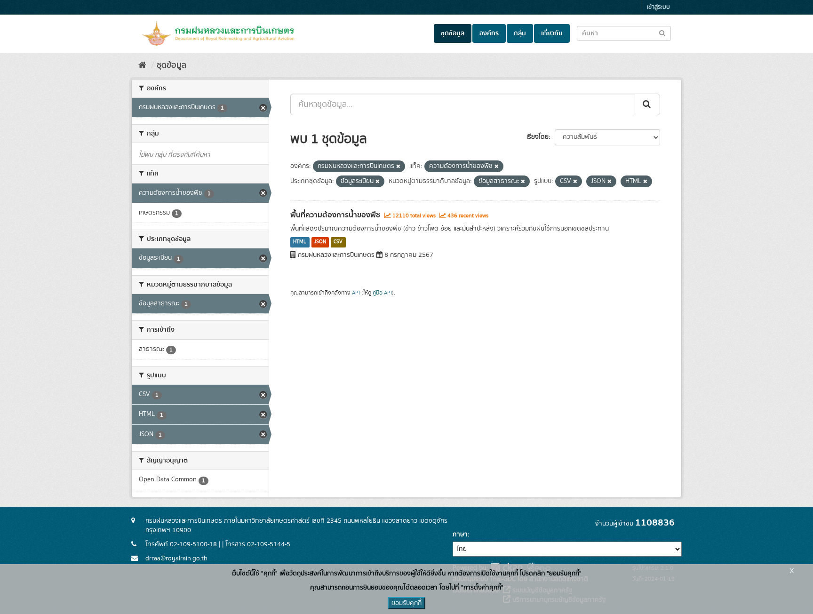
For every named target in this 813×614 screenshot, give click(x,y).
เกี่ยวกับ (552, 33)
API (356, 293)
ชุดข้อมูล (452, 33)
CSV (338, 242)
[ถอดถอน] (398, 166)
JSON (320, 242)
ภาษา (460, 534)
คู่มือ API (382, 293)
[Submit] (647, 104)
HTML (299, 242)
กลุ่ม (520, 33)
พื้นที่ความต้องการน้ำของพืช (335, 215)
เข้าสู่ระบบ (658, 7)
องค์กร (489, 33)
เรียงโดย (537, 137)
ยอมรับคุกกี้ (406, 603)
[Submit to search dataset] (662, 33)
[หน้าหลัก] (142, 65)
